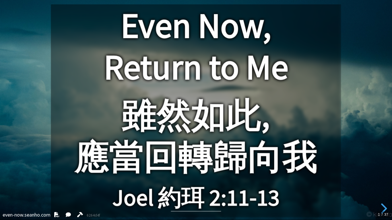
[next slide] (383, 208)
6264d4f (93, 215)
